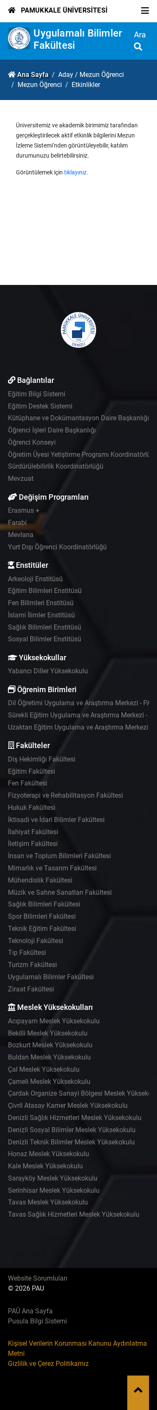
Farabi (17, 523)
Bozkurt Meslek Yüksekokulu (50, 1045)
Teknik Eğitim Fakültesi (42, 929)
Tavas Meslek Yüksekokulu (48, 1202)
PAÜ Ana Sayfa (30, 1311)
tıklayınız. (76, 172)
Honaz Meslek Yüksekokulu (48, 1154)
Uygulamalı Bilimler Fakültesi (51, 977)
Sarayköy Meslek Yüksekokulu (53, 1178)
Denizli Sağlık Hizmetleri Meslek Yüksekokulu (75, 1118)
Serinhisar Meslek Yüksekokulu (54, 1190)
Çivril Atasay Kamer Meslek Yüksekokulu (68, 1106)
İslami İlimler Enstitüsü (41, 615)
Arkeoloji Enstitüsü (35, 579)
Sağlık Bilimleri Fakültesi (44, 904)
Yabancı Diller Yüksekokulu (48, 671)
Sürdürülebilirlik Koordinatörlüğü (55, 466)
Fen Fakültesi (27, 783)
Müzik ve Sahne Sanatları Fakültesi (60, 892)
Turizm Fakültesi (32, 965)
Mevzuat (20, 478)
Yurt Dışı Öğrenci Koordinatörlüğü (57, 547)
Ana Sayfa (33, 75)
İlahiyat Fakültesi (33, 832)
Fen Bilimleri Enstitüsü (41, 603)
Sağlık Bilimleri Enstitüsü (44, 627)
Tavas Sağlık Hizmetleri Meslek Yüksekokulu (73, 1214)
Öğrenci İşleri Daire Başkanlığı (52, 430)
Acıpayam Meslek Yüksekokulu (54, 1021)
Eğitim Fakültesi (31, 771)
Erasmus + (23, 510)
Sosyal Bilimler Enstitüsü (44, 639)
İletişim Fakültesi (33, 844)
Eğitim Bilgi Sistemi (36, 394)
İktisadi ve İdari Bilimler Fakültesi (56, 820)
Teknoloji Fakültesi (35, 941)
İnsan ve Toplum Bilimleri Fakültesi (59, 856)
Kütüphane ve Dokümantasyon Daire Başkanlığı (78, 418)
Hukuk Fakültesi (31, 808)
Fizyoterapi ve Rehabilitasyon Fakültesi (65, 795)
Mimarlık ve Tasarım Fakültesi (52, 868)
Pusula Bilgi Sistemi (37, 1321)
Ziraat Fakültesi (31, 989)
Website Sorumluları (37, 1278)
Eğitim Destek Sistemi (40, 406)
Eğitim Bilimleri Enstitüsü (45, 591)
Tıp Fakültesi (27, 953)
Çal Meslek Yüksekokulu (44, 1069)
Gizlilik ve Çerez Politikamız (48, 1364)
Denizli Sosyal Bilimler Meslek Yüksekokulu (72, 1130)
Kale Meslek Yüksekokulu (45, 1166)
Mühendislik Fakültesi (40, 880)
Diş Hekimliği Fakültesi (41, 759)
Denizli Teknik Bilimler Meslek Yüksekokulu (71, 1142)
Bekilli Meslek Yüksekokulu (48, 1033)
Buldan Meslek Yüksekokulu (49, 1057)
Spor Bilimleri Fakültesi (42, 916)
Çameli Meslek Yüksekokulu (49, 1082)
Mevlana (20, 535)
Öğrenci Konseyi (32, 442)
